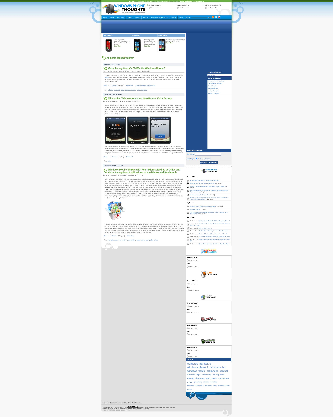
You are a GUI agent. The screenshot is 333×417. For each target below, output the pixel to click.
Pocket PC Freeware (134, 402)
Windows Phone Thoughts (216, 81)
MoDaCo (124, 402)
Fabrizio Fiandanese (132, 408)
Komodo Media (125, 410)
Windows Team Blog (148, 85)
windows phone (224, 385)
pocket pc (208, 385)
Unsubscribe (213, 162)
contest (224, 371)
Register (129, 17)
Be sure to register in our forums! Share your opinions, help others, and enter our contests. (166, 1)
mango (190, 378)
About (181, 17)
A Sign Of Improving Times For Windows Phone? (214, 236)
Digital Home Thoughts (213, 5)
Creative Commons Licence (166, 407)
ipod (120, 240)
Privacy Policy (107, 408)
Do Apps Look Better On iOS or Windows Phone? (214, 221)
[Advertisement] (166, 26)
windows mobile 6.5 (195, 385)
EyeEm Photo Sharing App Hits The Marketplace (214, 231)
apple (116, 240)
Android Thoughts (155, 5)
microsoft (117, 90)
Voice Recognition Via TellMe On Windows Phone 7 (136, 68)
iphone (143, 240)
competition (131, 240)
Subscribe (203, 162)
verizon (206, 382)
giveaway (198, 382)
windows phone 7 (130, 90)
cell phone (212, 371)
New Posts (120, 17)
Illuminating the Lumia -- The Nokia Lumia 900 (204, 180)
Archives (145, 17)
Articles (137, 17)
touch (147, 240)
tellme (122, 90)
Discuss (114, 85)
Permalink (129, 85)
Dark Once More (195, 209)
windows (124, 240)
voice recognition (142, 90)
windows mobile (196, 371)
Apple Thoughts (213, 88)
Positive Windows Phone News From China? (213, 234)
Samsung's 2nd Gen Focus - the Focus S (203, 183)
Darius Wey (145, 408)
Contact (173, 17)
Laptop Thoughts (183, 5)
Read (105, 85)
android (191, 374)
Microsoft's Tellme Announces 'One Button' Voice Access (140, 98)
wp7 (199, 374)
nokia (189, 382)
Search (187, 17)
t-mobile (213, 382)
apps (215, 385)
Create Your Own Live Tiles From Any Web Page (214, 244)
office (151, 240)
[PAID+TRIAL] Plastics (205, 228)
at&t (208, 378)
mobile (138, 240)
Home (105, 17)
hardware (205, 363)
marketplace (223, 378)
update (214, 378)
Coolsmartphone (115, 402)
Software (158, 17)
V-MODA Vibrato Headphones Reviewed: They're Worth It (208, 186)
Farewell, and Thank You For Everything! (203, 206)
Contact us (211, 75)
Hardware (165, 17)
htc (224, 367)
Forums (112, 17)
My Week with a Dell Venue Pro (200, 195)
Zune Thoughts (212, 86)
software (110, 90)
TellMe (107, 77)
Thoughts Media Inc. (119, 407)
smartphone (219, 374)
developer (200, 378)
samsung (206, 374)
